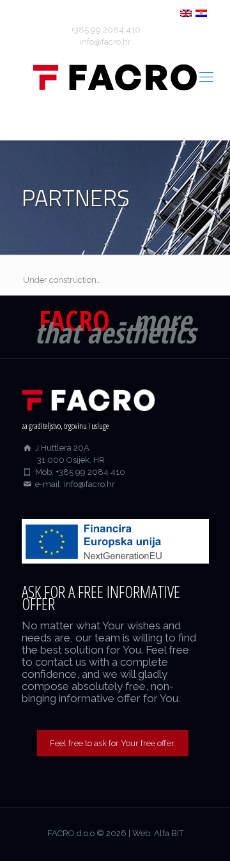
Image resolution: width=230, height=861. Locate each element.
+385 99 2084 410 (106, 29)
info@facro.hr (105, 42)
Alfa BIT (168, 833)
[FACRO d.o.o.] (115, 76)
